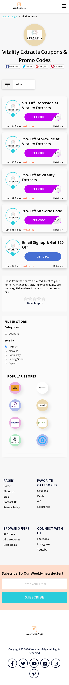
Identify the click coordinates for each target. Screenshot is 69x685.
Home (7, 486)
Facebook (43, 539)
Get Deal (43, 256)
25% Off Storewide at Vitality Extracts (41, 141)
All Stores (9, 534)
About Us (9, 491)
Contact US (10, 502)
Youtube (42, 549)
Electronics (43, 506)
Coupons (42, 490)
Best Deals (10, 544)
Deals (40, 496)
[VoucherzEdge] (19, 5)
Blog (6, 496)
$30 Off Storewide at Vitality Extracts (40, 105)
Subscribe (34, 597)
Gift (39, 501)
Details (57, 126)
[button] (12, 66)
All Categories (11, 539)
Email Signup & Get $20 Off (42, 245)
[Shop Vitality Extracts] (34, 35)
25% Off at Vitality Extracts (38, 177)
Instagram (43, 544)
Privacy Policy (11, 507)
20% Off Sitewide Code (42, 210)
